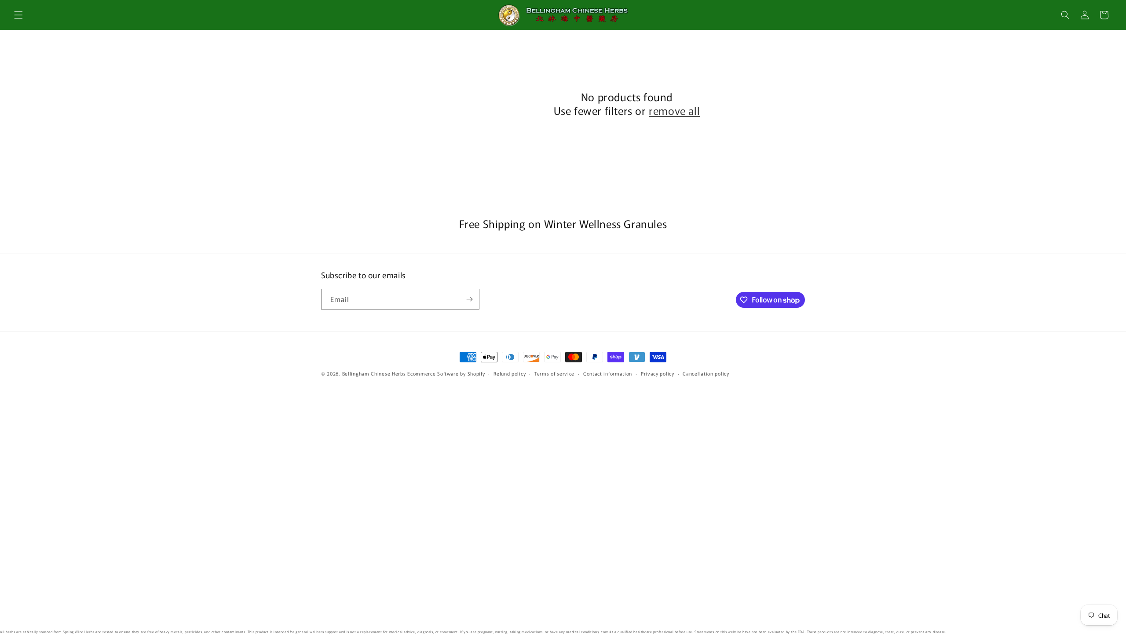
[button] (18, 15)
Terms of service (554, 373)
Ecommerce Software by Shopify (446, 373)
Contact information (607, 373)
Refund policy (510, 373)
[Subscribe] (469, 299)
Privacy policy (657, 373)
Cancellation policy (706, 373)
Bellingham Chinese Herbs (374, 373)
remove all (674, 110)
